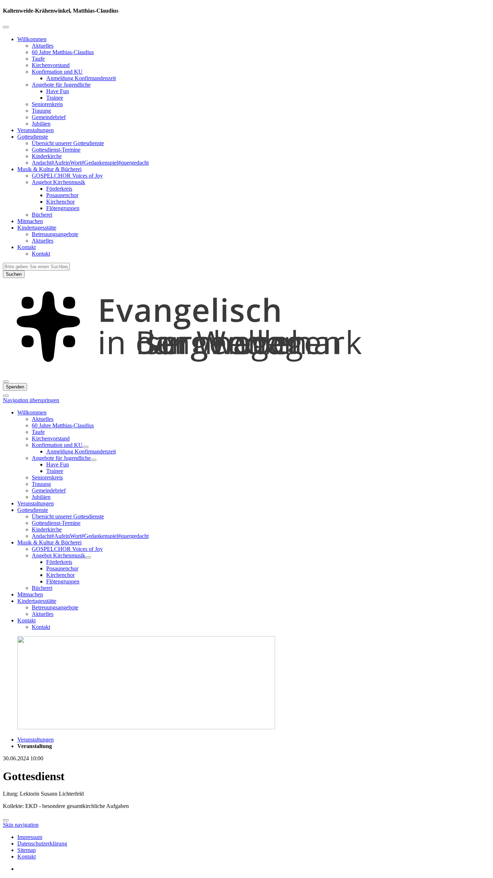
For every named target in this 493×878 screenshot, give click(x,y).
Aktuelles (42, 46)
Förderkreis (59, 189)
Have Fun (57, 91)
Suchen (14, 274)
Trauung (41, 111)
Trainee (54, 98)
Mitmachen (30, 221)
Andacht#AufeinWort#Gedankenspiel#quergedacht (90, 163)
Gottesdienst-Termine (56, 150)
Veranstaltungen (35, 130)
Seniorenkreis (47, 104)
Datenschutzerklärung (42, 843)
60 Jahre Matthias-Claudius (63, 52)
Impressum (29, 837)
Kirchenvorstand (51, 65)
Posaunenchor (62, 195)
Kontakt (26, 247)
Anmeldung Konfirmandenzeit (81, 78)
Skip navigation (21, 825)
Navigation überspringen (31, 400)
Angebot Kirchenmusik (58, 182)
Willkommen (32, 39)
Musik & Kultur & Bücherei (49, 169)
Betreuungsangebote (55, 234)
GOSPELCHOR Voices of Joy (67, 176)
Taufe (38, 59)
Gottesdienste (32, 137)
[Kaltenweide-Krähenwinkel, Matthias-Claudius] (246, 373)
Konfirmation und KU (57, 72)
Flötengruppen (62, 208)
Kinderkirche (47, 156)
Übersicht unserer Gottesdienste (68, 143)
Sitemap (26, 850)
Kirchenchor (60, 202)
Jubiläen (41, 124)
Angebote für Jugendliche (61, 85)
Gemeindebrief (49, 117)
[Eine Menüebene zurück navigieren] (6, 27)
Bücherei (42, 215)
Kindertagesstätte (36, 228)
